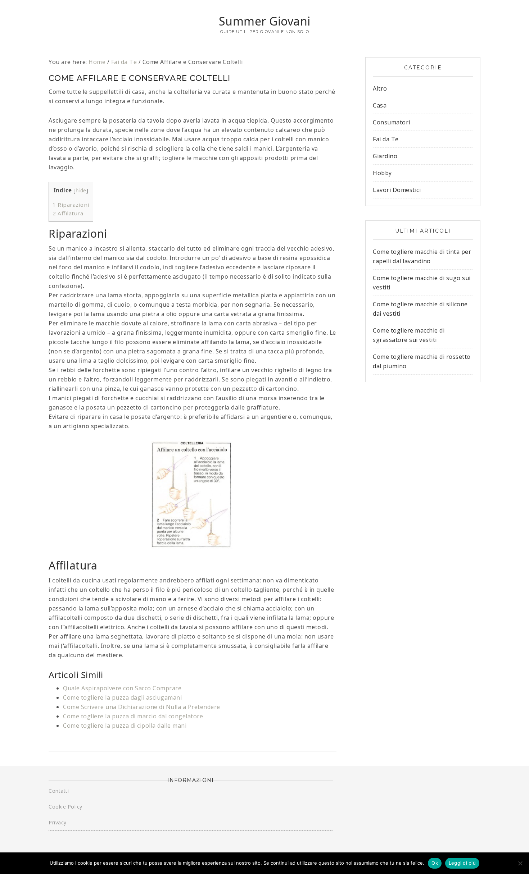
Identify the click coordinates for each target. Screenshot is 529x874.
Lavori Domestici (397, 190)
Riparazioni (71, 204)
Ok (434, 863)
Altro (380, 88)
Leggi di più (462, 863)
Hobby (382, 173)
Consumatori (391, 122)
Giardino (385, 156)
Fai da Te (386, 139)
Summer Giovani (265, 21)
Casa (379, 105)
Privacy (58, 822)
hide (81, 190)
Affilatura (68, 213)
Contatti (59, 790)
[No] (520, 863)
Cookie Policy (65, 806)
